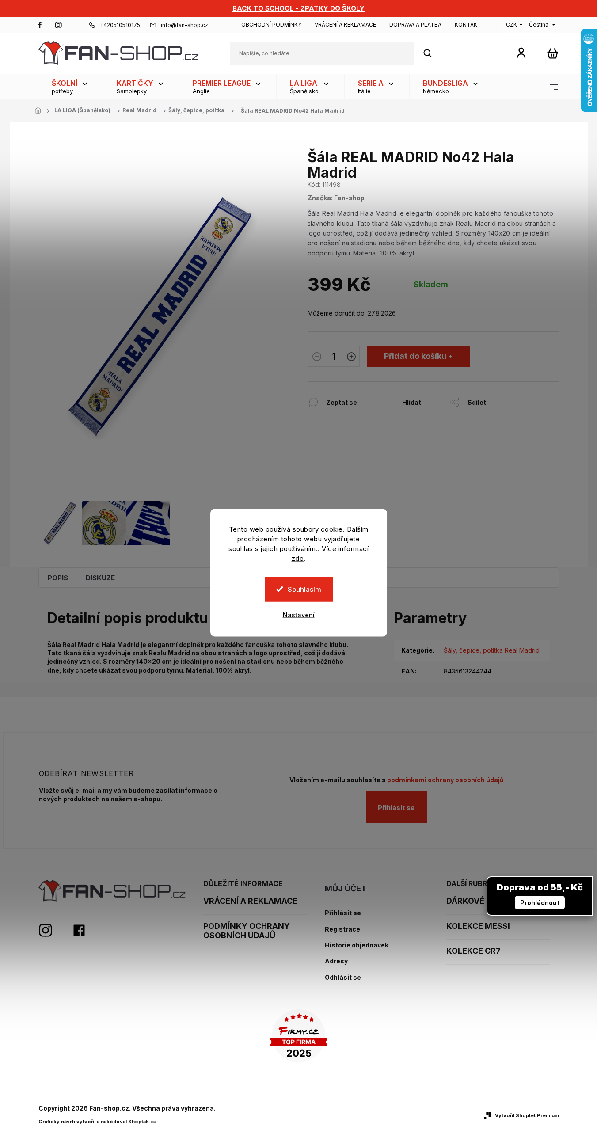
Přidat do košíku (415, 356)
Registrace (342, 929)
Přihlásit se (396, 807)
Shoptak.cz (142, 1121)
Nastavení (299, 614)
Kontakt (468, 24)
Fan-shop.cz (40, 24)
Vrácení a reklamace (345, 24)
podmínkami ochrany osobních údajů (445, 780)
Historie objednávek (356, 945)
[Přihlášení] (521, 52)
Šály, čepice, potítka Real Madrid (492, 650)
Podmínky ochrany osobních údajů (246, 930)
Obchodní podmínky (271, 24)
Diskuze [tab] (100, 578)
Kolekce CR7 (473, 950)
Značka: (336, 198)
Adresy (336, 961)
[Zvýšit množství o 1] (351, 357)
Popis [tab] (58, 578)
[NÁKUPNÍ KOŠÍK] (552, 53)
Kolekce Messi (478, 926)
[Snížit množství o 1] (317, 357)
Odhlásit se (343, 977)
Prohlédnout (539, 902)
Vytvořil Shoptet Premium (527, 1115)
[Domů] (41, 111)
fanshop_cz (58, 24)
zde (298, 558)
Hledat (432, 53)
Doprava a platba (415, 24)
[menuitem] (70, 86)
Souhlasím (304, 589)
